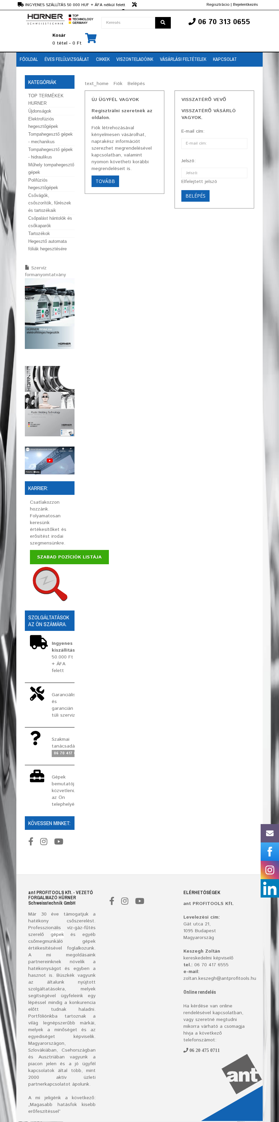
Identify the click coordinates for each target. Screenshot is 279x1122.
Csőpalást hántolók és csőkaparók (50, 222)
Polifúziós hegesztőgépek (43, 184)
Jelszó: (188, 160)
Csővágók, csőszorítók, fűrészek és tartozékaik (49, 203)
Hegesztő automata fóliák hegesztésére (47, 245)
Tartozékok (39, 233)
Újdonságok (39, 111)
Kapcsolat (225, 59)
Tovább (105, 181)
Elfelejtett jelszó (199, 181)
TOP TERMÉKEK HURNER (46, 99)
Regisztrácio (218, 4)
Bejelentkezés (245, 4)
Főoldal (29, 59)
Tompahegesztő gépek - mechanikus (50, 138)
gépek (57, 934)
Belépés (136, 83)
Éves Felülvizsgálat (67, 59)
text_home (97, 83)
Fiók (118, 83)
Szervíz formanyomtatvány (45, 271)
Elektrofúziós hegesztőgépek (43, 122)
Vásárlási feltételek (183, 59)
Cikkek (103, 59)
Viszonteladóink (134, 59)
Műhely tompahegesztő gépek (51, 168)
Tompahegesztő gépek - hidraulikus (50, 153)
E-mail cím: (192, 131)
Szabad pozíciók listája (69, 557)
